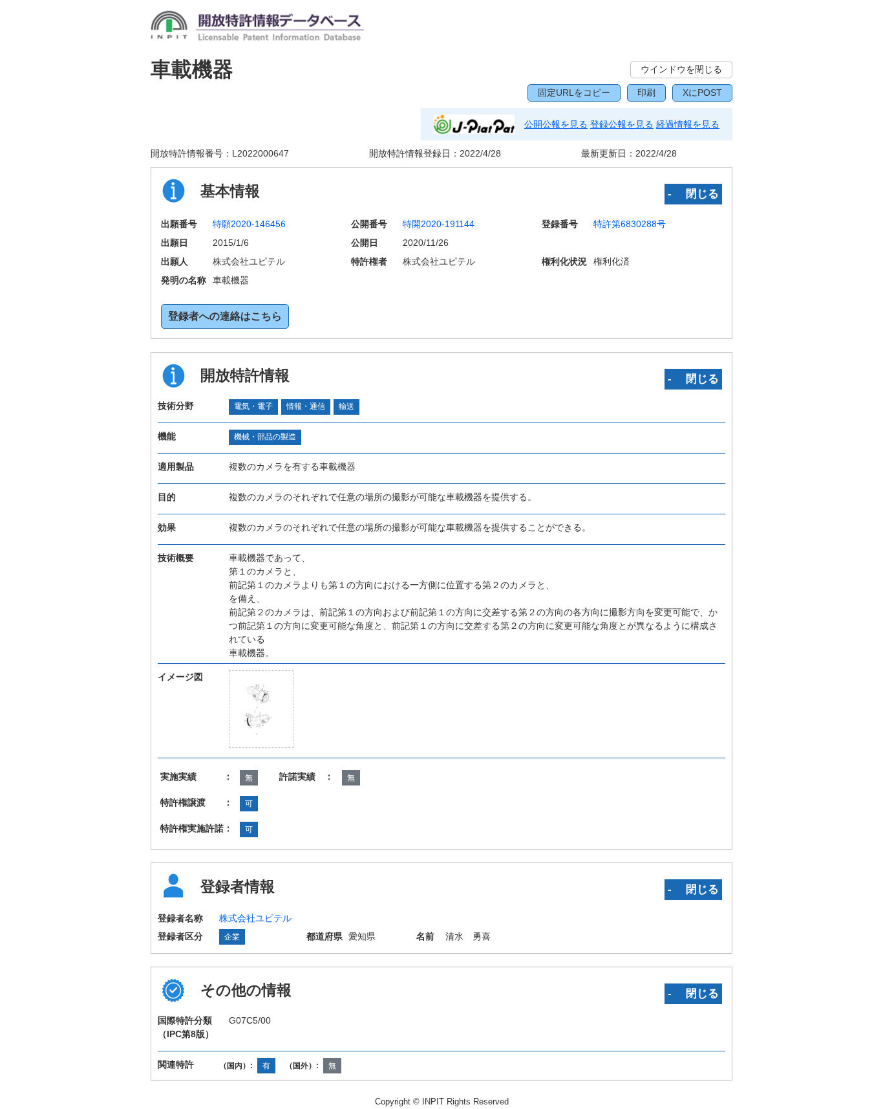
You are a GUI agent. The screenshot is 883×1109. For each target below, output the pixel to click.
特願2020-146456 (249, 224)
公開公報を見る (556, 124)
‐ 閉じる (693, 193)
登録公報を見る (622, 124)
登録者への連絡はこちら (225, 316)
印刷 (646, 92)
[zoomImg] (261, 709)
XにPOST (702, 92)
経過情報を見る (687, 124)
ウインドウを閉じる (681, 69)
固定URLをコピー (574, 92)
